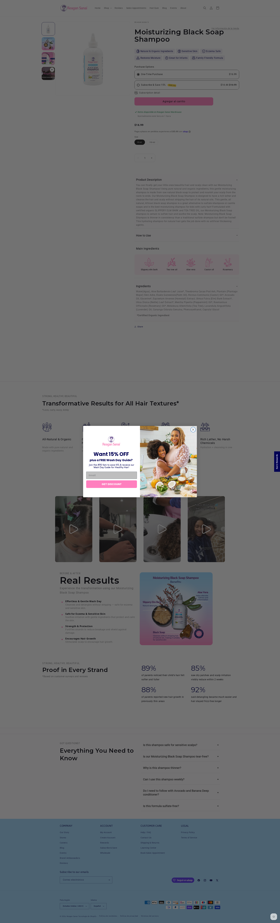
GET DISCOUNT (112, 484)
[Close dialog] (193, 429)
